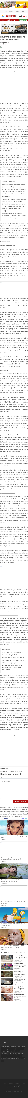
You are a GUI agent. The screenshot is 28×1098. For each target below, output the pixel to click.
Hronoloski (11, 771)
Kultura (3, 1051)
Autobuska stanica (10, 1085)
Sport (16, 20)
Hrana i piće (3, 1056)
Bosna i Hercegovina (5, 1049)
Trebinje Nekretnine (19, 1086)
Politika (12, 1051)
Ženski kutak (14, 1058)
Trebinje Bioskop (14, 1088)
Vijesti (2, 20)
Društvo (9, 20)
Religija (7, 1051)
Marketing (11, 11)
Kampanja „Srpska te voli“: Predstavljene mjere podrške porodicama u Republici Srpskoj (20, 989)
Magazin (14, 1053)
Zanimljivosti (20, 1053)
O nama (5, 11)
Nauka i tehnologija (17, 1056)
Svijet (17, 1049)
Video (2, 1060)
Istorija (8, 1058)
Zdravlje (10, 1056)
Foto (23, 1058)
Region (13, 1049)
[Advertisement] (14, 87)
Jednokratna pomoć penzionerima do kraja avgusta (20, 996)
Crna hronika (4, 1053)
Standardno (3, 771)
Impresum (17, 11)
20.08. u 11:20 (18, 985)
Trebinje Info (19, 1085)
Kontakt (22, 11)
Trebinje (7, 1046)
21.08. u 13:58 (18, 977)
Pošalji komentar (20, 801)
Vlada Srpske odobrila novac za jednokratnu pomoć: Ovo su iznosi (19, 973)
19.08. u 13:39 (18, 1000)
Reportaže (3, 1058)
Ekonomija (17, 1051)
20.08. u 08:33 (18, 992)
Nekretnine (23, 20)
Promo (19, 1058)
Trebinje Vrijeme (8, 1086)
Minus (20, 771)
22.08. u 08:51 (18, 961)
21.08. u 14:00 (18, 969)
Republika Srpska (4, 45)
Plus (16, 771)
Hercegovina (13, 1046)
